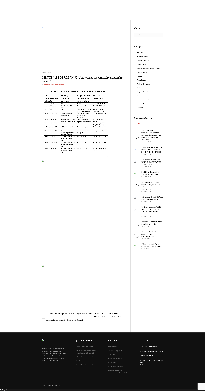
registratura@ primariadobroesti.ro (151, 7)
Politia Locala (141, 80)
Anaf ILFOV (112, 362)
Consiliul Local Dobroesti (84, 365)
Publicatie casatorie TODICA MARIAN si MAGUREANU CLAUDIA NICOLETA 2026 (151, 149)
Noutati (139, 76)
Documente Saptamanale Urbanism (53, 84)
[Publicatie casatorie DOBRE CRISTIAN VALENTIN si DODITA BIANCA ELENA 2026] (136, 211)
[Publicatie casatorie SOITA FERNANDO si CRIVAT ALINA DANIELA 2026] (136, 163)
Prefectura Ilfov (113, 347)
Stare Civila (141, 104)
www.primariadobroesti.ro (148, 347)
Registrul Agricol (142, 92)
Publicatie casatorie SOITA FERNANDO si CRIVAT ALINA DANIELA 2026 (152, 162)
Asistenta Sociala (142, 56)
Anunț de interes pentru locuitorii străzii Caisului (64, 320)
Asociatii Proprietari (143, 60)
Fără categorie (142, 72)
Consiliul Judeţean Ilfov (115, 350)
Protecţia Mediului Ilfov (115, 366)
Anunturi (140, 52)
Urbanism (140, 108)
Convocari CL (141, 64)
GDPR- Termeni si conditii (84, 347)
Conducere (79, 361)
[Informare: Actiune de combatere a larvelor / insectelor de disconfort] (136, 237)
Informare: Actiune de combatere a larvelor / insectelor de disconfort (149, 234)
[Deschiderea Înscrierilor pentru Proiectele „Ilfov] (136, 174)
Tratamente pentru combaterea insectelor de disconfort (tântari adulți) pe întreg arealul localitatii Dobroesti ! (151, 135)
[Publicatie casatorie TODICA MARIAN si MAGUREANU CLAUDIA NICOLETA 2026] (136, 151)
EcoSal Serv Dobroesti (115, 358)
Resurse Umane (142, 96)
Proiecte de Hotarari (143, 84)
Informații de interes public (85, 357)
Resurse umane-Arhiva (144, 100)
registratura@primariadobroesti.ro (151, 351)
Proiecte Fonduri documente (146, 88)
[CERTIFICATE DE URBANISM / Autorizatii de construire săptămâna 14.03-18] (84, 48)
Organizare (80, 369)
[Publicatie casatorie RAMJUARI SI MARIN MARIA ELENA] (136, 199)
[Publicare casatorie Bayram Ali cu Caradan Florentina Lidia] (136, 246)
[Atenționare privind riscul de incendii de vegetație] (136, 226)
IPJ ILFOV (111, 354)
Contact (78, 373)
